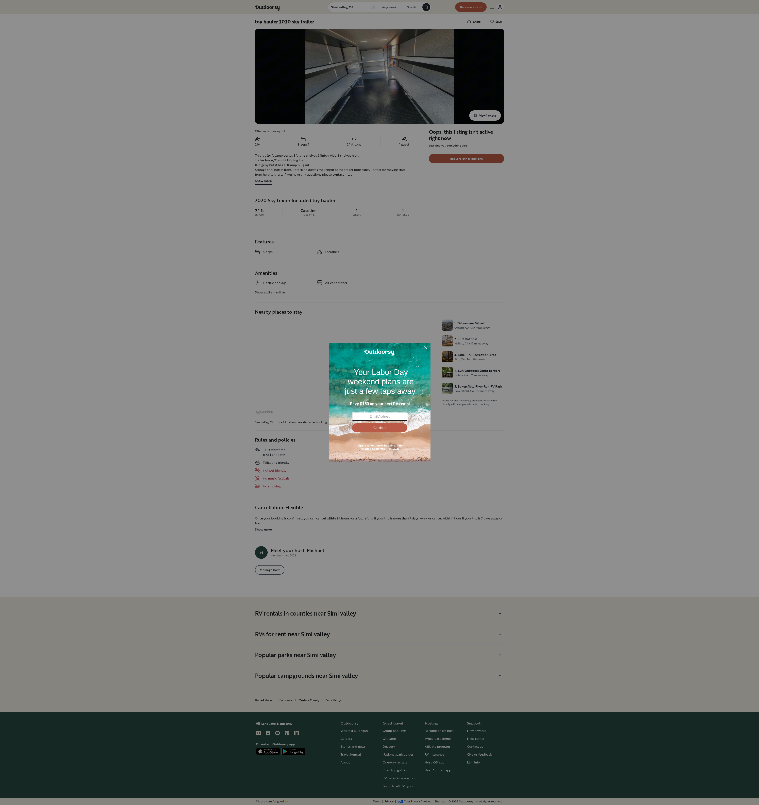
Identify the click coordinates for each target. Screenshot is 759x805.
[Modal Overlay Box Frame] (379, 402)
